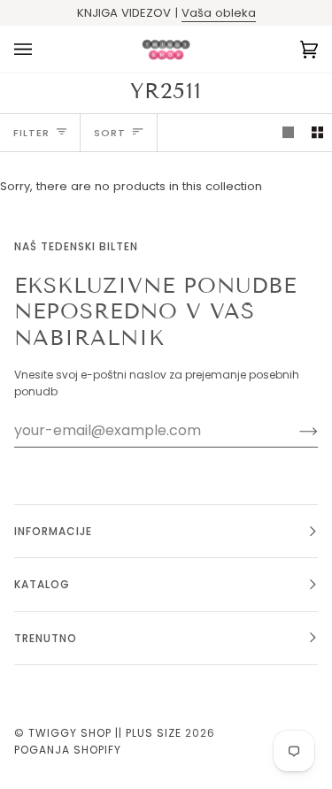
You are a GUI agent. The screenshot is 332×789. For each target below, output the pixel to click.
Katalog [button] (42, 584)
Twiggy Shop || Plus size (104, 732)
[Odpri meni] (40, 49)
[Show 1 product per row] (288, 132)
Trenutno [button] (45, 638)
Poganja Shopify (67, 749)
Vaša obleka (218, 12)
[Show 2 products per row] (317, 132)
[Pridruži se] (294, 431)
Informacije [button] (53, 531)
